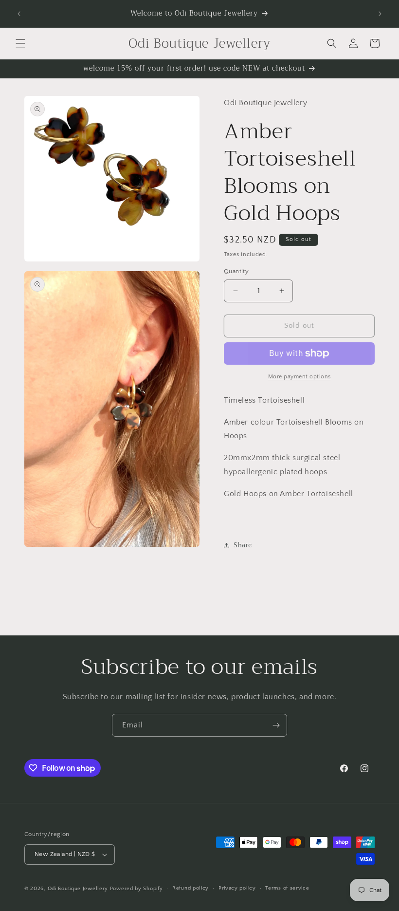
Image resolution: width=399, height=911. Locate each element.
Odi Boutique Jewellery (78, 889)
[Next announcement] (380, 13)
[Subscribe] (276, 725)
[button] (20, 43)
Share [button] (243, 545)
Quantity (236, 271)
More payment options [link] (299, 376)
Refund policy (190, 888)
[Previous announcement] (19, 13)
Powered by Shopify (136, 889)
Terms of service (287, 888)
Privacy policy (237, 888)
